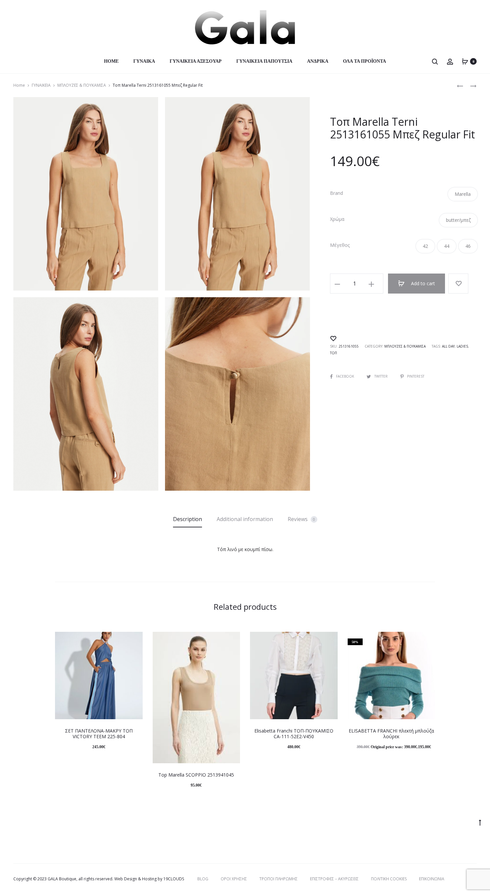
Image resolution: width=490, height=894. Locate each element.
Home (111, 61)
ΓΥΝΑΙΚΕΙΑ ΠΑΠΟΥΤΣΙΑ (264, 61)
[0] (465, 61)
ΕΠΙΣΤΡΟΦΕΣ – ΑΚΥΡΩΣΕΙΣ (334, 879)
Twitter (381, 376)
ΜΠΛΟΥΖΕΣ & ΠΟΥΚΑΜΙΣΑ (81, 85)
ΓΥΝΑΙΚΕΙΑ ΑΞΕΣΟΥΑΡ (196, 61)
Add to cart (422, 283)
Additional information (245, 519)
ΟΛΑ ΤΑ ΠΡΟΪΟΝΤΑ (364, 61)
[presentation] (59, 675)
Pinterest (415, 376)
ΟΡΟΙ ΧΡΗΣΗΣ (234, 879)
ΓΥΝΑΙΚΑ (144, 61)
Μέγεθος (340, 245)
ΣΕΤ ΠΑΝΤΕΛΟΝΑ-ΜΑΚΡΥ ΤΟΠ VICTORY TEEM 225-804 (99, 734)
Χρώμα (337, 219)
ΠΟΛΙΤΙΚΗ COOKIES (389, 879)
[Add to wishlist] (458, 284)
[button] (462, 194)
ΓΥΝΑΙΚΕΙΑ (41, 85)
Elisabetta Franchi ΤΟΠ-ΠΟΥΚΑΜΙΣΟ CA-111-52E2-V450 (293, 734)
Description (187, 519)
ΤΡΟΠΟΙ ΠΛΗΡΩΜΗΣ (278, 879)
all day (448, 346)
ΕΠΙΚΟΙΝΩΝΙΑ (431, 879)
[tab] (187, 519)
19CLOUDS (173, 879)
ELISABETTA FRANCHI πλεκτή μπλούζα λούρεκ (391, 734)
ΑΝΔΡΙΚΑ (317, 61)
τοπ (333, 353)
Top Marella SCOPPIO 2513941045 (196, 775)
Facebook (345, 376)
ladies (462, 346)
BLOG (202, 879)
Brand (336, 193)
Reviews (301, 519)
